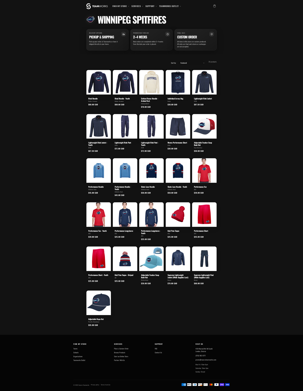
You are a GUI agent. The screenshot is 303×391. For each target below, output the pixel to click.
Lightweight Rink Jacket (203, 98)
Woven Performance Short (177, 142)
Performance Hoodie (96, 187)
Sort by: (173, 63)
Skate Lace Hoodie (148, 187)
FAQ (156, 348)
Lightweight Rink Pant (123, 142)
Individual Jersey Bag (175, 98)
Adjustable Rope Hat (96, 319)
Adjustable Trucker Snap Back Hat (203, 143)
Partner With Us (119, 360)
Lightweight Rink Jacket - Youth (97, 143)
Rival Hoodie (93, 98)
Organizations (77, 356)
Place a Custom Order (121, 348)
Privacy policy (95, 385)
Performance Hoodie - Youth (123, 188)
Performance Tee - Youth (97, 231)
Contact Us (158, 352)
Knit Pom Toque (173, 231)
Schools (75, 352)
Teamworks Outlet (79, 360)
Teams (75, 348)
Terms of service (105, 385)
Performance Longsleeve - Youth (150, 232)
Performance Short (201, 231)
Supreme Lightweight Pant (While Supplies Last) (204, 276)
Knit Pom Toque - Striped (124, 275)
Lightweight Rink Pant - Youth (149, 143)
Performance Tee (200, 187)
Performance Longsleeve (124, 231)
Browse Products (119, 352)
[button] (120, 6)
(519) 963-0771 (201, 355)
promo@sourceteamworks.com (206, 359)
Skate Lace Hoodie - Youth (177, 187)
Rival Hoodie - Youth (122, 98)
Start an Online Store (121, 356)
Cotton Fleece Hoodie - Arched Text (149, 99)
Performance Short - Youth (98, 275)
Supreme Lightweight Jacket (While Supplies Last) (178, 276)
